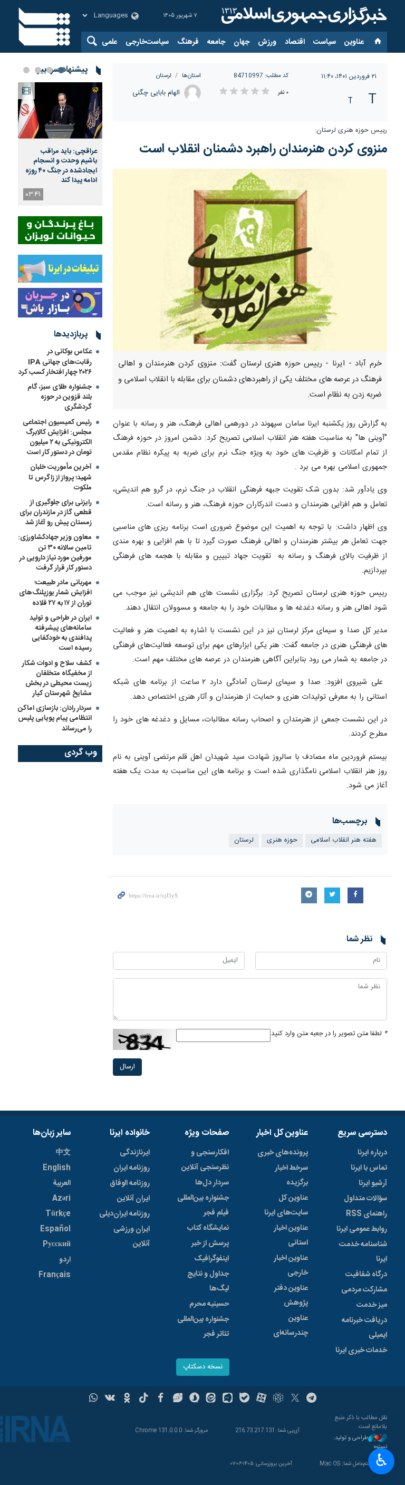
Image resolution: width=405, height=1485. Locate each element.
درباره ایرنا (372, 1152)
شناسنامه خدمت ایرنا (363, 1252)
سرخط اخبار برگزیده (291, 1175)
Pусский (57, 1244)
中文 (63, 1152)
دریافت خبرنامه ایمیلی (364, 1328)
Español (55, 1229)
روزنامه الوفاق (130, 1183)
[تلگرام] (312, 1399)
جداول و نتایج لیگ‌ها (208, 1281)
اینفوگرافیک (211, 1258)
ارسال (127, 1067)
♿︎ (381, 1460)
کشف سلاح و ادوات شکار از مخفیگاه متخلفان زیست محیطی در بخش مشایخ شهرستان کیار (57, 679)
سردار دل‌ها (212, 1183)
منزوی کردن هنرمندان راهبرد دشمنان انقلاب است (263, 149)
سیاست (324, 42)
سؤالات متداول (365, 1198)
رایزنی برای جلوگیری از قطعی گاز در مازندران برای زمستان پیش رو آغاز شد (56, 512)
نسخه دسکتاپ (203, 1367)
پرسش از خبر (210, 1243)
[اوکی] (127, 1399)
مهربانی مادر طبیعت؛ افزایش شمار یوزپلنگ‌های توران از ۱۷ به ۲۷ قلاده (55, 593)
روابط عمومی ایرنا (361, 1229)
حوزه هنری (282, 840)
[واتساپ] (93, 1399)
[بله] (244, 1399)
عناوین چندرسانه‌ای (290, 1325)
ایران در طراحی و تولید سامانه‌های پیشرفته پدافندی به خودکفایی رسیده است (61, 633)
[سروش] (194, 1399)
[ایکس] (295, 1399)
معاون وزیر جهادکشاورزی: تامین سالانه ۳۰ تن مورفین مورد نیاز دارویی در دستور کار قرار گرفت (55, 553)
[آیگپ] (227, 1399)
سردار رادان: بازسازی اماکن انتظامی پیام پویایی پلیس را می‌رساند (55, 718)
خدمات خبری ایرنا (361, 1350)
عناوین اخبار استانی (291, 1235)
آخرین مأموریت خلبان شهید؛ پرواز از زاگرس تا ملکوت (60, 477)
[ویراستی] (177, 1399)
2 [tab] (49, 70)
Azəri (61, 1198)
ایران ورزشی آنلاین (131, 1236)
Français (54, 1275)
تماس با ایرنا (369, 1168)
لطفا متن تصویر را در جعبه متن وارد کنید (329, 1034)
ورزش (267, 42)
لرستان (163, 76)
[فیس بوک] (160, 1399)
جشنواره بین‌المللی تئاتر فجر (203, 1327)
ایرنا (302, 15)
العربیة (62, 1183)
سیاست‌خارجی (147, 42)
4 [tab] (26, 70)
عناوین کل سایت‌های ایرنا (286, 1205)
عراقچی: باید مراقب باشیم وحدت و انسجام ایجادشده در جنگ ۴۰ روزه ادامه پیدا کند (61, 166)
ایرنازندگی (135, 1152)
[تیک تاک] (144, 1399)
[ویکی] (110, 1399)
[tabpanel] (60, 144)
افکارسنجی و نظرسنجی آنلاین (205, 1160)
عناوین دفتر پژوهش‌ (291, 1295)
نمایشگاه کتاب (208, 1228)
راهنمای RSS (366, 1214)
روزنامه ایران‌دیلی (124, 1214)
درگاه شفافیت (366, 1274)
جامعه (216, 42)
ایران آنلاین (133, 1198)
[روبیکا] (278, 1399)
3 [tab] (38, 70)
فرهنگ (188, 42)
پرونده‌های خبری (282, 1152)
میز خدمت (371, 1305)
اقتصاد (295, 42)
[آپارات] (261, 1399)
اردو (65, 1259)
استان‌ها (191, 76)
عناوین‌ (354, 42)
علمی (109, 42)
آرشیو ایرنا (373, 1183)
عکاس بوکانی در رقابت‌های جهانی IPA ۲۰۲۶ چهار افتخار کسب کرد (55, 362)
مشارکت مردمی (364, 1290)
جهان (241, 42)
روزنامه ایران (131, 1168)
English (57, 1168)
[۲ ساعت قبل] (60, 110)
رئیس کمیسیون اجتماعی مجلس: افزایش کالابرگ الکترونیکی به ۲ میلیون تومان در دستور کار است (57, 438)
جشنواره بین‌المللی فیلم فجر (203, 1205)
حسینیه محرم (209, 1304)
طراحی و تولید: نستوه (360, 1442)
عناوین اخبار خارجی (291, 1265)
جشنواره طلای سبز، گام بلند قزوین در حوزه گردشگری (59, 397)
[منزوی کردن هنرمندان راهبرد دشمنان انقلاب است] (250, 260)
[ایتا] (211, 1399)
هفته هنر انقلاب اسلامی (344, 840)
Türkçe (58, 1214)
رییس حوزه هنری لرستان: (351, 130)
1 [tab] (61, 70)
